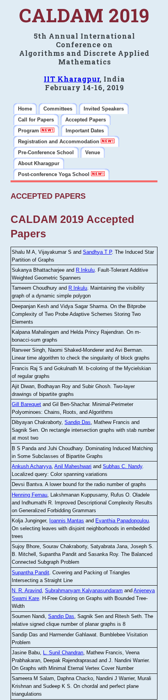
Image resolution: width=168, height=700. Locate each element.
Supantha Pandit (30, 572)
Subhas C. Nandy (122, 466)
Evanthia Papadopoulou (122, 521)
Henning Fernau (29, 495)
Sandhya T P (97, 252)
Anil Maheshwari (72, 466)
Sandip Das (77, 422)
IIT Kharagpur (72, 79)
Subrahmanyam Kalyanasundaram (84, 590)
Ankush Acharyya (32, 466)
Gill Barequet (26, 404)
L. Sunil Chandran (63, 652)
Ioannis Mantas (66, 521)
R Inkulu (85, 270)
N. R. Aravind (27, 590)
